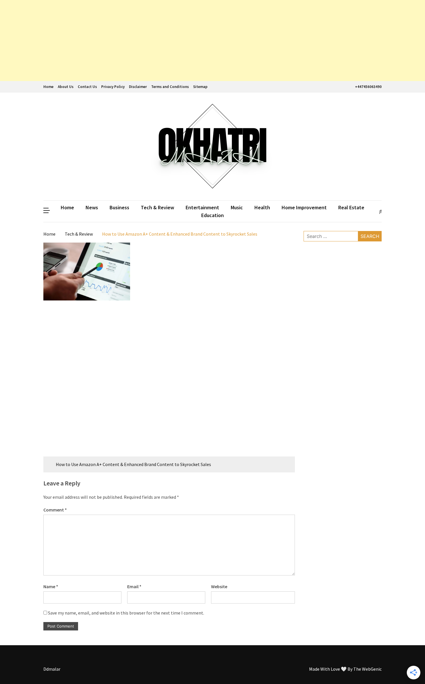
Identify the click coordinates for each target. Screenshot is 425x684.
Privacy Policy (113, 86)
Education (212, 215)
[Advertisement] (173, 40)
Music (237, 207)
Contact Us (87, 86)
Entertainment (202, 207)
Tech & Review (157, 207)
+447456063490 (368, 86)
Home (48, 86)
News (92, 207)
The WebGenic (367, 669)
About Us (65, 86)
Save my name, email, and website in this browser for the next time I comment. (126, 613)
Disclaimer (138, 86)
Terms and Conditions (170, 86)
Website (219, 586)
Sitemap (200, 86)
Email (134, 586)
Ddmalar (51, 669)
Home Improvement (304, 207)
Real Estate (351, 207)
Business (119, 207)
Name (50, 586)
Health (262, 207)
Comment (55, 510)
